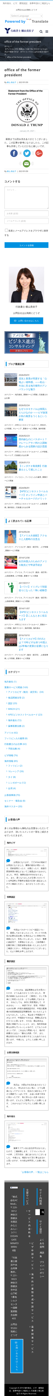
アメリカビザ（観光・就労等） (27, 547)
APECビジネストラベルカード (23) (25, 714)
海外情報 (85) (11, 760)
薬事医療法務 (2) (16, 725)
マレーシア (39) (16, 771)
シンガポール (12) (17, 782)
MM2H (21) (14, 708)
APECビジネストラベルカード (27, 425)
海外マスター (18, 628)
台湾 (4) (12, 788)
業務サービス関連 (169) (16, 687)
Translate (40, 21)
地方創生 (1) (10, 681)
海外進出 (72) (14, 720)
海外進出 (11, 507)
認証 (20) (12, 703)
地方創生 (18, 394)
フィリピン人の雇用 (33, 477)
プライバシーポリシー (42, 1269)
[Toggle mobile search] (41, 31)
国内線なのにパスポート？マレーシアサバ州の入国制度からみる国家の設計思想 (33, 443)
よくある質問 (42, 1243)
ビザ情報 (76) (11, 755)
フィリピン (19, 477)
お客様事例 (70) (12, 795)
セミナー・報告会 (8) (14, 800)
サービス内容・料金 (28, 1223)
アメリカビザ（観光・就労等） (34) (25, 691)
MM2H (43, 425)
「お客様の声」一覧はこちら (34, 1171)
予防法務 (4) (14, 748)
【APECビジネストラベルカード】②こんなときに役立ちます (33, 615)
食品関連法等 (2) (16, 697)
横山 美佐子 (11, 82)
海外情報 (41, 428)
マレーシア (17, 428)
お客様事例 (9, 576)
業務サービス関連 (30, 394)
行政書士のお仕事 (22, 455)
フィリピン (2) (15, 765)
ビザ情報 (7, 428)
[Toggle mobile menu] (47, 31)
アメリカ (18, 572)
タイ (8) (12, 776)
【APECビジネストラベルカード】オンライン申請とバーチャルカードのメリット (33, 495)
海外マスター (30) (13, 806)
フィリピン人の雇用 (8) (15, 738)
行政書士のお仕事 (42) (15, 743)
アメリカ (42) (11, 732)
